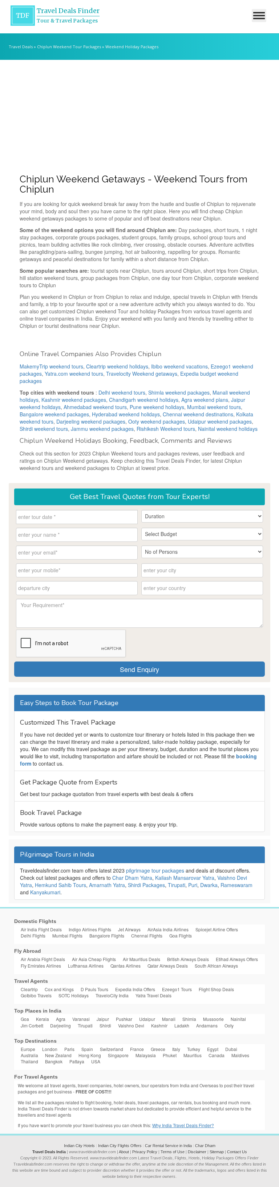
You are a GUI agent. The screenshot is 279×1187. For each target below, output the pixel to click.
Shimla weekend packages (179, 392)
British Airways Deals (188, 959)
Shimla (189, 1019)
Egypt (212, 1049)
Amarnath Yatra (107, 885)
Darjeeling (60, 1025)
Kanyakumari (45, 892)
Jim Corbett (32, 1025)
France (137, 1049)
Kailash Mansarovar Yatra (184, 877)
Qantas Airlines (125, 966)
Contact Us (237, 1152)
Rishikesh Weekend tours (166, 428)
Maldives (240, 1055)
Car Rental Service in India (168, 1145)
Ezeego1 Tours (177, 989)
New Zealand (58, 1055)
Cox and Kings (59, 989)
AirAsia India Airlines (168, 929)
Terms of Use (173, 1152)
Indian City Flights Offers (120, 1145)
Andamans (207, 1025)
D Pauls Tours (94, 989)
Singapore (118, 1055)
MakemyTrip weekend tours (51, 366)
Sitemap (217, 1152)
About (124, 1152)
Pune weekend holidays (157, 407)
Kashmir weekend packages (73, 399)
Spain (87, 1049)
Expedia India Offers (135, 989)
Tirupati (176, 885)
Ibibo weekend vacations (179, 366)
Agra (60, 1019)
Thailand (29, 1061)
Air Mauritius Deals (141, 959)
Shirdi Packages (146, 885)
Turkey (193, 1049)
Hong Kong (89, 1055)
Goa (25, 1019)
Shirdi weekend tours (44, 428)
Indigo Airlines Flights (90, 929)
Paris (69, 1049)
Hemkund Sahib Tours (60, 885)
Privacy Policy (144, 1152)
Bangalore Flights (106, 935)
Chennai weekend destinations (198, 414)
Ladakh (181, 1025)
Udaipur (147, 1019)
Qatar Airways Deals (167, 966)
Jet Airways (129, 929)
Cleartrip (29, 989)
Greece (158, 1049)
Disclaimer (197, 1152)
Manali (168, 1019)
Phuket (170, 1055)
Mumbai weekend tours (214, 407)
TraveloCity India (112, 995)
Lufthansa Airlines (86, 966)
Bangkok (53, 1061)
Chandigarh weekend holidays (143, 399)
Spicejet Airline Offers (216, 929)
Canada (217, 1055)
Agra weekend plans (204, 399)
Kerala (42, 1019)
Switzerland (111, 1049)
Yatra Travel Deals (153, 995)
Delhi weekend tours (121, 392)
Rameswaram (236, 885)
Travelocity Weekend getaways (141, 373)
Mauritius (192, 1055)
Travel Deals (21, 46)
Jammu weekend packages (102, 428)
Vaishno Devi (131, 1025)
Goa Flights (180, 935)
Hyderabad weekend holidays (126, 414)
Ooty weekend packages (156, 421)
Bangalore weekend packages (54, 414)
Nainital (238, 1019)
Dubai (231, 1049)
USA (95, 1061)
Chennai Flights (146, 935)
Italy (176, 1049)
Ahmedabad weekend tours (95, 407)
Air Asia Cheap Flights (94, 959)
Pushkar (124, 1019)
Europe (28, 1049)
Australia (29, 1055)
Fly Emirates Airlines (41, 966)
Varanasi (81, 1019)
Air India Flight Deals (41, 929)
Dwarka (209, 885)
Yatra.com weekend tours (74, 373)
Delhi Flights (33, 935)
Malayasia (146, 1055)
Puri (192, 885)
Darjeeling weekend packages (90, 421)
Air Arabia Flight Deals (43, 959)
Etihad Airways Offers (237, 959)
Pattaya (76, 1061)
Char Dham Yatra (132, 877)
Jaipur (103, 1019)
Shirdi (105, 1025)
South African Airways (216, 966)
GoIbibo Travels (36, 995)
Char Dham (205, 1145)
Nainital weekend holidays (228, 428)
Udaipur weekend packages (220, 421)
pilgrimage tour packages (155, 870)
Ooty (229, 1025)
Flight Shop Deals (216, 989)
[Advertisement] (139, 114)
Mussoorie (213, 1019)
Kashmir (159, 1025)
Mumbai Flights (67, 935)
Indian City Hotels (79, 1145)
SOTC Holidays (73, 995)
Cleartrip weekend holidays (117, 366)
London (49, 1049)
